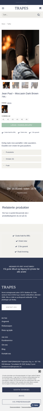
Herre (3, 24)
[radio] (3, 119)
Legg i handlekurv (21, 125)
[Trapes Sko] (21, 8)
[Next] (36, 55)
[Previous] (4, 55)
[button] (40, 371)
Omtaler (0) (10, 159)
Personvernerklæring (15, 407)
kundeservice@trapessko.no (12, 366)
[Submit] (38, 15)
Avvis (21, 396)
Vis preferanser (21, 402)
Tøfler (9, 24)
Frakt (7, 165)
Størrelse (6, 116)
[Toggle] (4, 152)
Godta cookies (22, 390)
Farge (4, 103)
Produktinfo (10, 152)
